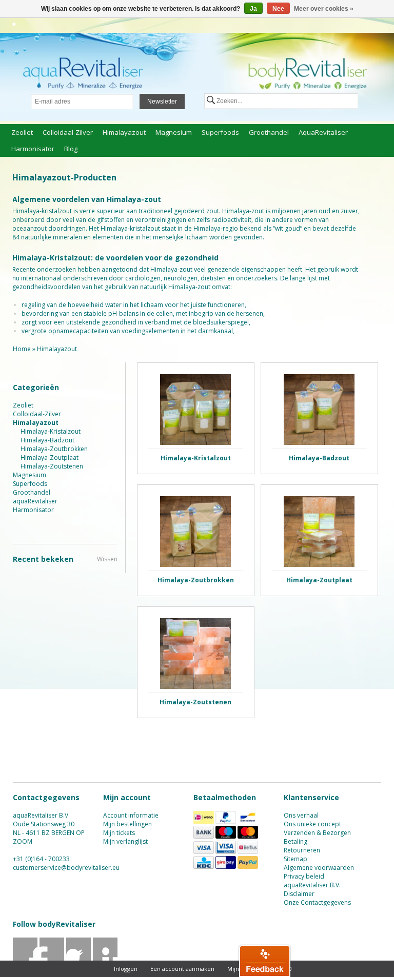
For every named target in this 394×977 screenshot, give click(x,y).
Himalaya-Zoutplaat (49, 457)
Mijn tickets (119, 832)
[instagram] (105, 959)
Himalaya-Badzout (47, 440)
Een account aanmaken (182, 968)
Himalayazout (124, 132)
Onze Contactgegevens (317, 902)
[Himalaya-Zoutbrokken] (195, 531)
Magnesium (173, 132)
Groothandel (269, 132)
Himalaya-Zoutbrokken (54, 448)
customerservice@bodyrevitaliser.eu (66, 867)
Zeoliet (22, 132)
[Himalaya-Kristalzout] (195, 409)
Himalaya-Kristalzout (51, 431)
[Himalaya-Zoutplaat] (319, 531)
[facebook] (25, 959)
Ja (253, 8)
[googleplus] (78, 959)
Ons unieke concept (312, 824)
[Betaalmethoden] (203, 821)
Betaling (295, 841)
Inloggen (125, 968)
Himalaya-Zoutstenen (52, 466)
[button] (264, 960)
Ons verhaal (301, 815)
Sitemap (295, 858)
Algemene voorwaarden (319, 867)
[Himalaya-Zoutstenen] (195, 653)
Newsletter (162, 101)
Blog (70, 148)
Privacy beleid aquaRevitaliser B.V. (312, 880)
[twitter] (52, 959)
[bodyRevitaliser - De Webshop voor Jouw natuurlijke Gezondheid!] (197, 78)
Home (22, 348)
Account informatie (131, 815)
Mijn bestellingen (127, 824)
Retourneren (302, 850)
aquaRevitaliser (323, 132)
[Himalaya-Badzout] (319, 409)
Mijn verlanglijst (125, 841)
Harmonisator (32, 148)
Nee (278, 8)
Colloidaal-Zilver (68, 132)
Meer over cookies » (323, 8)
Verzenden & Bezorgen (317, 832)
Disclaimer (299, 893)
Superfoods (220, 132)
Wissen (107, 559)
